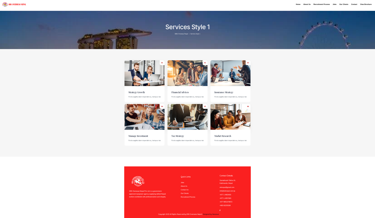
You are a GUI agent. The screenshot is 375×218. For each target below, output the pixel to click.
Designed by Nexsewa (211, 214)
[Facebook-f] (219, 210)
